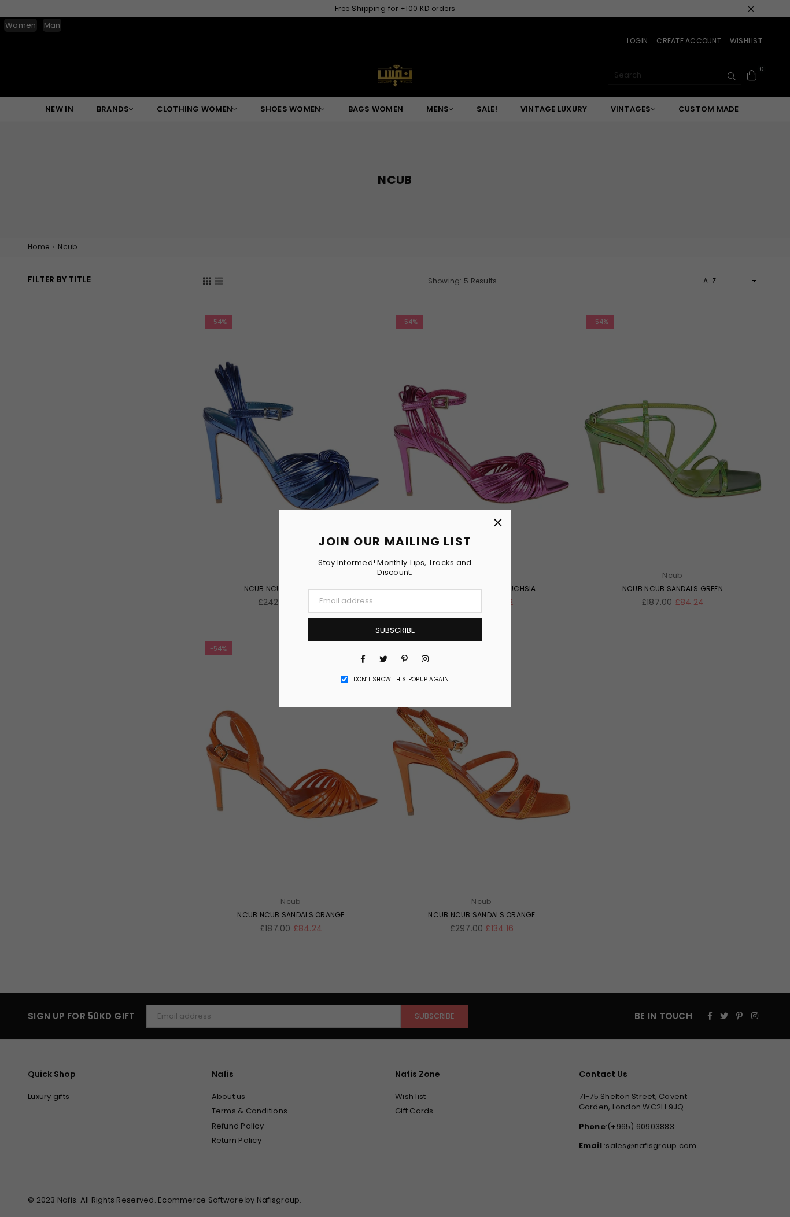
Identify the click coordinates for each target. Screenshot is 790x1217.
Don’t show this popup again (401, 680)
